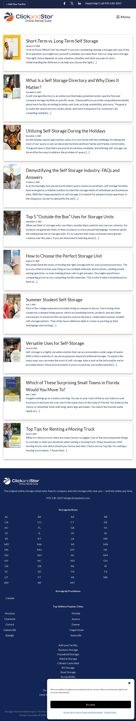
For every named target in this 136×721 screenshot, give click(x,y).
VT (39, 577)
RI (105, 566)
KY (39, 538)
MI (72, 544)
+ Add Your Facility (16, 4)
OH (105, 560)
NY (6, 560)
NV (6, 555)
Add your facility (68, 645)
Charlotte (9, 618)
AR (105, 516)
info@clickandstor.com (77, 498)
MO (39, 549)
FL (39, 527)
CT (72, 522)
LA (72, 538)
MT (72, 549)
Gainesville (9, 629)
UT (6, 577)
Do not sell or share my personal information (83, 712)
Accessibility (68, 676)
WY (72, 582)
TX (105, 571)
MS (6, 549)
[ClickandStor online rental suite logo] (20, 17)
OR (39, 566)
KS (6, 538)
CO (39, 522)
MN (105, 544)
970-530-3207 (54, 498)
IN (72, 533)
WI (39, 582)
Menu (125, 17)
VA (72, 577)
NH (39, 555)
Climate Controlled (68, 663)
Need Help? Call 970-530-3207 (103, 3)
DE (105, 522)
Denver (76, 624)
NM (105, 555)
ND (72, 560)
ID (6, 533)
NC (39, 560)
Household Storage (68, 654)
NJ (72, 555)
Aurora (76, 618)
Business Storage (68, 649)
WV (6, 582)
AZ (72, 516)
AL (6, 516)
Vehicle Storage (68, 658)
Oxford (9, 624)
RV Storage (68, 667)
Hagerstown (75, 629)
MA (39, 544)
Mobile (76, 613)
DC (6, 527)
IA (105, 533)
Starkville (75, 635)
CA (6, 522)
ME (105, 538)
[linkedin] (79, 3)
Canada (9, 598)
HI (105, 527)
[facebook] (64, 3)
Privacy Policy (110, 712)
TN (72, 571)
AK (39, 516)
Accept (90, 704)
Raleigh (9, 635)
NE (105, 549)
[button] (129, 683)
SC (6, 571)
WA (105, 577)
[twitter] (71, 3)
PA (72, 566)
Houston (10, 613)
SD (39, 571)
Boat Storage (68, 672)
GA (72, 527)
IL (39, 533)
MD (6, 544)
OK (6, 566)
